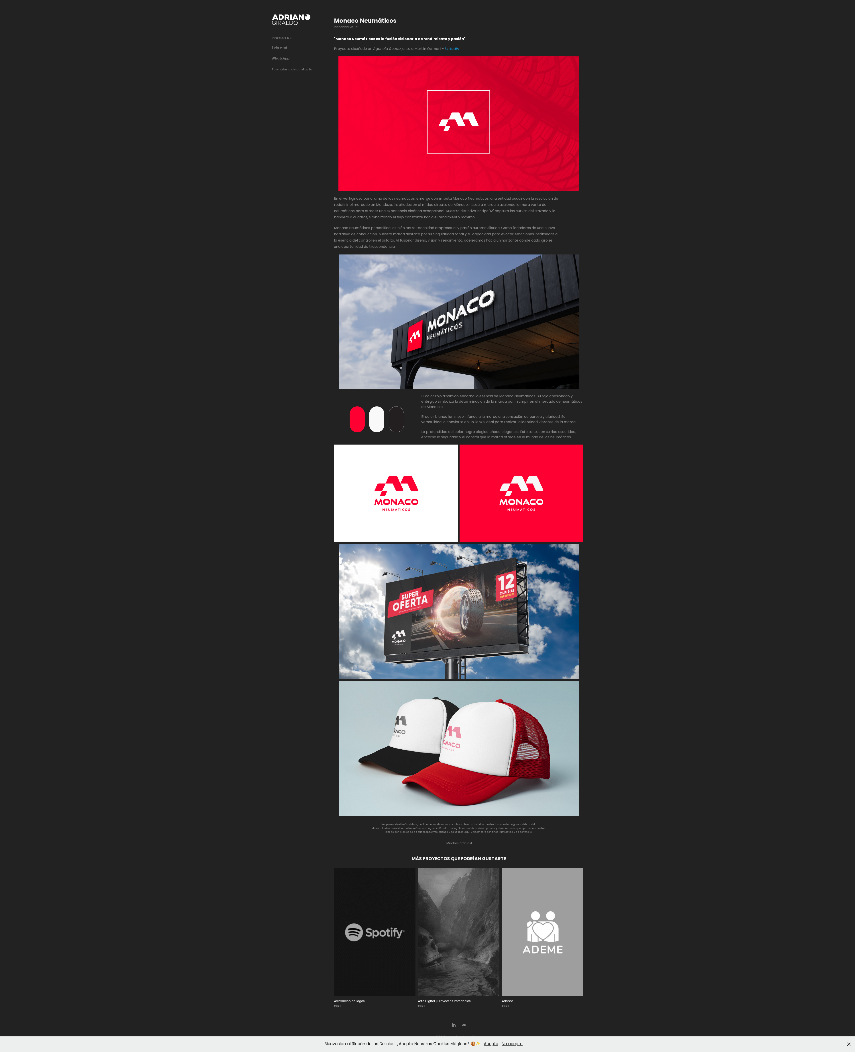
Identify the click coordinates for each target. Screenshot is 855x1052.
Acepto (491, 1044)
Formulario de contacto (292, 69)
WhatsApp (280, 58)
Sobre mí (279, 47)
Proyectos (281, 38)
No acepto (512, 1044)
